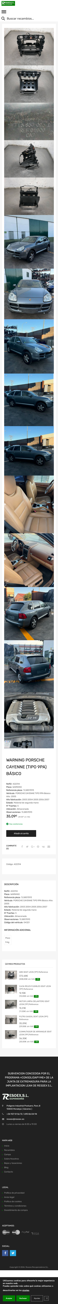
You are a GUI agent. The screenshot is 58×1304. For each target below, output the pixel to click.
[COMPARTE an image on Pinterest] (38, 847)
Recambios (9, 1150)
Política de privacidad (14, 1193)
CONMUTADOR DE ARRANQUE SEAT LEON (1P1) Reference (35, 1033)
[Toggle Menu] (3, 12)
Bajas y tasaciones (13, 1163)
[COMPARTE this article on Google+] (32, 847)
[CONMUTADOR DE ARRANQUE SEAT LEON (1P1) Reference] (11, 1034)
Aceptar (9, 1298)
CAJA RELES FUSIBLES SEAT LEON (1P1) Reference (35, 987)
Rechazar (23, 1298)
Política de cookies (13, 1201)
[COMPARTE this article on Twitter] (27, 847)
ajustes (25, 1290)
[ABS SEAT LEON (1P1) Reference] (11, 975)
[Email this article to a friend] (48, 847)
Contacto (8, 1172)
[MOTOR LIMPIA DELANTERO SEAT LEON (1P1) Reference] (11, 1004)
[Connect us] (5, 1253)
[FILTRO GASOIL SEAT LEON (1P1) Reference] (11, 1019)
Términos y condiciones (15, 1206)
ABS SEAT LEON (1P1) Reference (33, 972)
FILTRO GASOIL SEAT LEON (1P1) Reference (33, 1018)
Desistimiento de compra (16, 1210)
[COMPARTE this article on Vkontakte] (43, 847)
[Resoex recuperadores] (14, 3)
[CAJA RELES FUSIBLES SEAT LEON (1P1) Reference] (11, 989)
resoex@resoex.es (15, 1119)
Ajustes (37, 1298)
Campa (7, 1154)
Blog (6, 1167)
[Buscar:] (27, 18)
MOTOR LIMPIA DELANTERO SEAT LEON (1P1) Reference (34, 1002)
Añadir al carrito (21, 833)
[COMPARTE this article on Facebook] (21, 847)
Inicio (6, 1146)
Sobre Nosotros (11, 1159)
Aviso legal (9, 1197)
